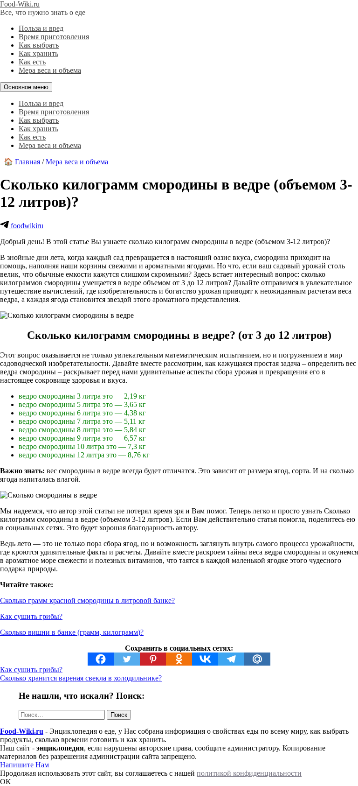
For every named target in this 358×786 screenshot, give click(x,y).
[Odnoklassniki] (179, 659)
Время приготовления (54, 37)
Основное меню (26, 87)
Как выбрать (39, 45)
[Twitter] (127, 659)
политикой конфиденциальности (249, 773)
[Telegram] (231, 659)
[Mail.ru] (257, 659)
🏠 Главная (20, 162)
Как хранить (38, 53)
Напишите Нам (24, 765)
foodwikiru (26, 226)
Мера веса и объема (50, 70)
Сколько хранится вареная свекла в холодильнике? (81, 678)
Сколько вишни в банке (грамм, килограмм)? (72, 632)
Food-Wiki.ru (20, 4)
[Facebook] (101, 659)
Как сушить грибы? (31, 616)
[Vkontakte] (205, 659)
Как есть (32, 62)
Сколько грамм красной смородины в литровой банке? (87, 600)
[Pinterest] (153, 659)
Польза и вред (41, 28)
